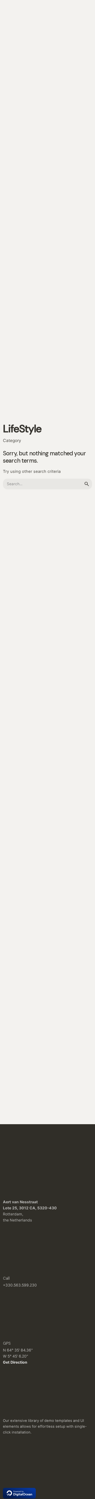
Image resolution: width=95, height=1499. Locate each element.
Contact (79, 89)
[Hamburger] (10, 90)
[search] (86, 484)
